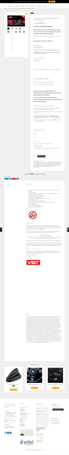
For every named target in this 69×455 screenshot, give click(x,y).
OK (37, 431)
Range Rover (47, 165)
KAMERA (32, 6)
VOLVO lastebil (47, 166)
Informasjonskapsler (54, 418)
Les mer (53, 1)
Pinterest (14, 178)
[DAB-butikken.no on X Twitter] (5, 433)
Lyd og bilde (35, 132)
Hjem (6, 8)
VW (50, 166)
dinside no (35, 134)
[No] (67, 1)
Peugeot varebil (43, 165)
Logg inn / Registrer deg (58, 409)
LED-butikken (38, 6)
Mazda (34, 164)
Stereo (35, 136)
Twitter (10, 178)
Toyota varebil (40, 166)
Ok (49, 1)
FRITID (9, 6)
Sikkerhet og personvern (55, 420)
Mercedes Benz (38, 164)
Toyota (37, 166)
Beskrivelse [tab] (9, 184)
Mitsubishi (58, 164)
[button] (26, 14)
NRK (34, 139)
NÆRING (22, 6)
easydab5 (37, 167)
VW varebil (52, 166)
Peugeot (39, 165)
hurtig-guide (31, 248)
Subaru (59, 165)
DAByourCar (10, 8)
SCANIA (55, 165)
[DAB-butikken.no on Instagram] (8, 433)
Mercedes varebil (52, 164)
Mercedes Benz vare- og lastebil (45, 164)
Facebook (6, 178)
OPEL (36, 165)
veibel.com (22, 424)
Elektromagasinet (36, 141)
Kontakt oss (39, 441)
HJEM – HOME (15, 6)
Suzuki (35, 166)
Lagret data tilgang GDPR (55, 422)
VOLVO (44, 166)
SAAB (53, 165)
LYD (27, 6)
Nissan (35, 165)
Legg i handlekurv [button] (13, 389)
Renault (50, 165)
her (35, 255)
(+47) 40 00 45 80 (23, 425)
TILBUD (44, 6)
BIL (4, 6)
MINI (55, 164)
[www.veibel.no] (10, 433)
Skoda (57, 165)
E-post (17, 178)
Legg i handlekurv (41, 156)
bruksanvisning (36, 248)
